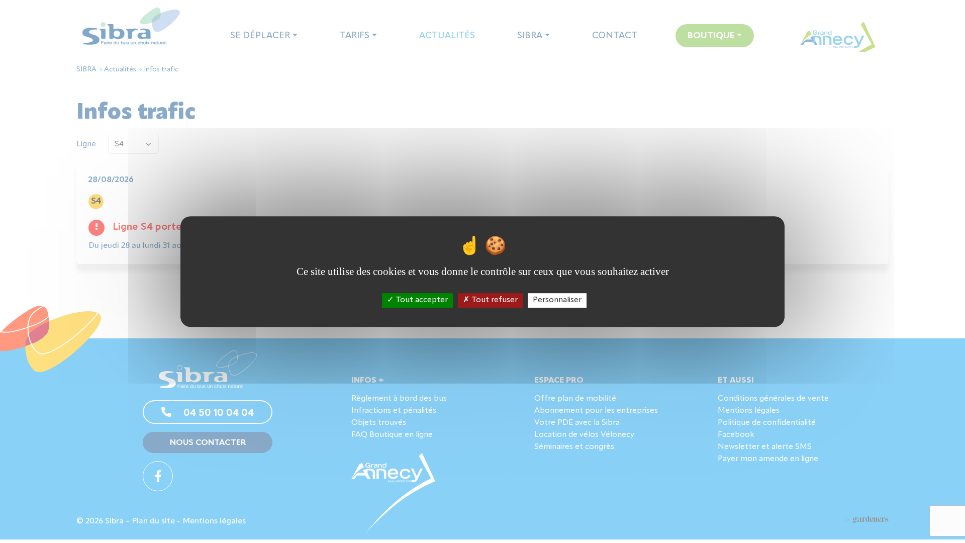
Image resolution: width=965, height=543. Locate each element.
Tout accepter (421, 300)
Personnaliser (557, 300)
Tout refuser (493, 300)
